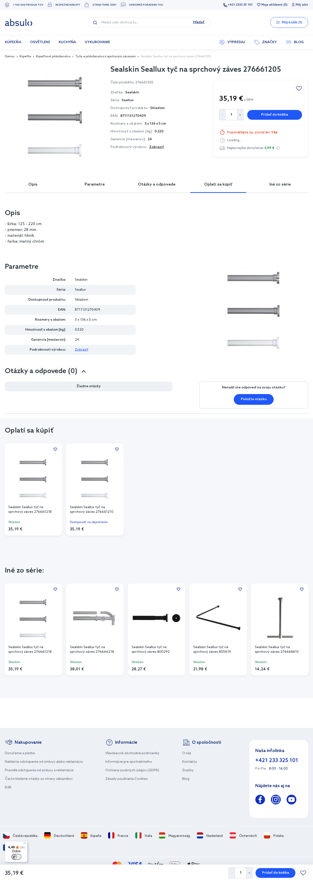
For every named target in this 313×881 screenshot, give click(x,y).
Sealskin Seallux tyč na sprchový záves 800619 (212, 649)
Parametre (95, 184)
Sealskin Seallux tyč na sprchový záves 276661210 (91, 509)
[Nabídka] (25, 844)
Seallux (128, 100)
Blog (185, 779)
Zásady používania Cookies (126, 779)
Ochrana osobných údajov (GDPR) (132, 770)
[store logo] (18, 22)
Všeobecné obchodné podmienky (132, 753)
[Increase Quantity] (249, 872)
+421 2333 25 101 (240, 5)
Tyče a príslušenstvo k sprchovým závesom (105, 56)
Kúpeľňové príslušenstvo (53, 56)
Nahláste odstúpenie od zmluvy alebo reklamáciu (44, 762)
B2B (8, 787)
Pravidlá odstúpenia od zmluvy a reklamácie (39, 770)
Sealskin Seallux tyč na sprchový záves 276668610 (277, 649)
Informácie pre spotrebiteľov (128, 762)
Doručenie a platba (20, 753)
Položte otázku (254, 399)
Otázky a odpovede (156, 184)
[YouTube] (291, 800)
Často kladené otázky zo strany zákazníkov (39, 779)
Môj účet (302, 5)
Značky (188, 770)
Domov (10, 56)
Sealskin (81, 280)
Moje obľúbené (271, 5)
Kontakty (189, 762)
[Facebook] (260, 800)
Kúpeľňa (25, 56)
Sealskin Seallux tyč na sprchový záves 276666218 (92, 649)
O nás (186, 753)
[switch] (16, 857)
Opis (32, 184)
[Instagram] (276, 800)
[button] (278, 148)
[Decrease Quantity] (232, 872)
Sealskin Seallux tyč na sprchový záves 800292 (151, 649)
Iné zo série (280, 184)
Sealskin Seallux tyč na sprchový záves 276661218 (30, 509)
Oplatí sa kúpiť (218, 184)
